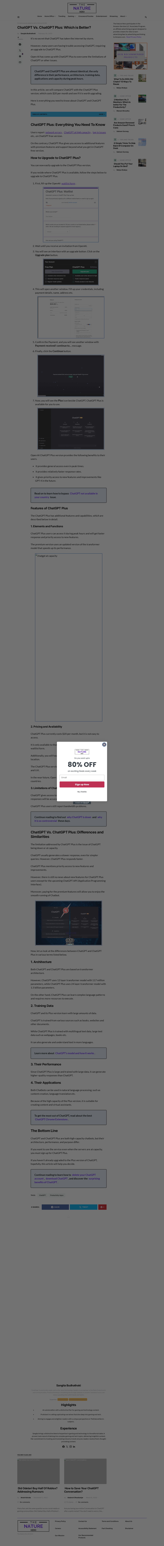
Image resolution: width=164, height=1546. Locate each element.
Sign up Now (82, 784)
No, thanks (82, 791)
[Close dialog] (104, 745)
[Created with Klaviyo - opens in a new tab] (82, 802)
